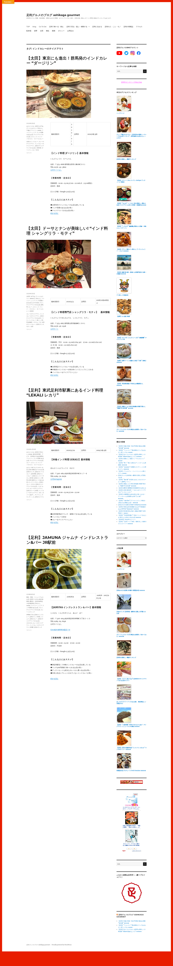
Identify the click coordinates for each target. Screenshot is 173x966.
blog (34, 27)
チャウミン (38, 495)
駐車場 (28, 31)
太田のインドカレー (32, 141)
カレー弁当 (35, 150)
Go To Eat (42, 27)
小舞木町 (38, 148)
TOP (28, 27)
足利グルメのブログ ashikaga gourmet (53, 15)
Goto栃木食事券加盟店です (60, 630)
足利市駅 (33, 474)
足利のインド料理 (35, 616)
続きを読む (54, 213)
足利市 (37, 452)
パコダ (39, 486)
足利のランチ (30, 471)
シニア (34, 132)
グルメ (41, 302)
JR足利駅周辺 (30, 603)
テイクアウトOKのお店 (33, 305)
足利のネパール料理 (32, 490)
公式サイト (54, 329)
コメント (29, 153)
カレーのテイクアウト (32, 314)
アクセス (139, 27)
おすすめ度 (35, 302)
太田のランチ (40, 324)
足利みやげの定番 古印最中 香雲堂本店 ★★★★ (132, 505)
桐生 (47, 31)
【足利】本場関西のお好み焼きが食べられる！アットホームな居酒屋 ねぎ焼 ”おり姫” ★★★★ (131, 496)
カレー (30, 307)
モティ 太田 (29, 326)
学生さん (40, 128)
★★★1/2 (32, 298)
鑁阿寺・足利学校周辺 (36, 601)
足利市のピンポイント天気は (131, 82)
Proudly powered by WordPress (62, 945)
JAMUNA (29, 623)
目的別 (32, 311)
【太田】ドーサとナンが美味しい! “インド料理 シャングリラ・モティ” (67, 231)
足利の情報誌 (128, 27)
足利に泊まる (97, 27)
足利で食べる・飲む (56, 27)
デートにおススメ (31, 128)
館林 (53, 31)
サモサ (33, 484)
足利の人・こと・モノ (113, 27)
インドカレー (32, 320)
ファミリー (29, 458)
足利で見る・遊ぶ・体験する (76, 27)
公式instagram (56, 479)
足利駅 (32, 627)
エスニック (34, 136)
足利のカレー (33, 619)
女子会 (41, 126)
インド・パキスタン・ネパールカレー (34, 309)
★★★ (39, 130)
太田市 (37, 126)
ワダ (40, 322)
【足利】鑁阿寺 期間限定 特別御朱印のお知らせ (132, 488)
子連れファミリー (31, 130)
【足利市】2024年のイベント (127, 519)
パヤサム (35, 322)
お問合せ (70, 31)
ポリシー (61, 31)
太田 (41, 31)
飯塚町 (30, 322)
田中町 (32, 478)
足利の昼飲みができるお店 (36, 469)
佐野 (35, 31)
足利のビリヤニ (39, 497)
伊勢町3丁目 (30, 614)
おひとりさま (30, 126)
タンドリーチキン (33, 482)
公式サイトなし (56, 170)
